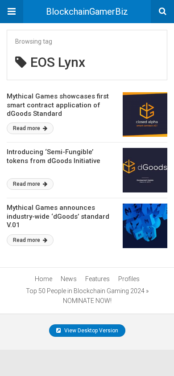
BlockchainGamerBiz (87, 11)
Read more (27, 128)
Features (97, 278)
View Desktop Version (90, 330)
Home (43, 278)
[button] (11, 11)
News (69, 278)
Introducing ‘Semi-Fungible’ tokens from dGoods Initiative (53, 156)
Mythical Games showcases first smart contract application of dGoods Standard (58, 105)
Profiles (129, 278)
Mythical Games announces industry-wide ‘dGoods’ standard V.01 (58, 216)
